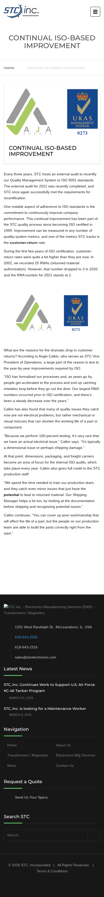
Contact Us (65, 765)
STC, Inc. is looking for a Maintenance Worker (45, 708)
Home (9, 68)
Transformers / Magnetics (27, 755)
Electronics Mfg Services (75, 755)
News (11, 765)
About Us (63, 745)
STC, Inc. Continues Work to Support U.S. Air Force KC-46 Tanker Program (49, 687)
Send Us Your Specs (31, 797)
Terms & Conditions (52, 871)
